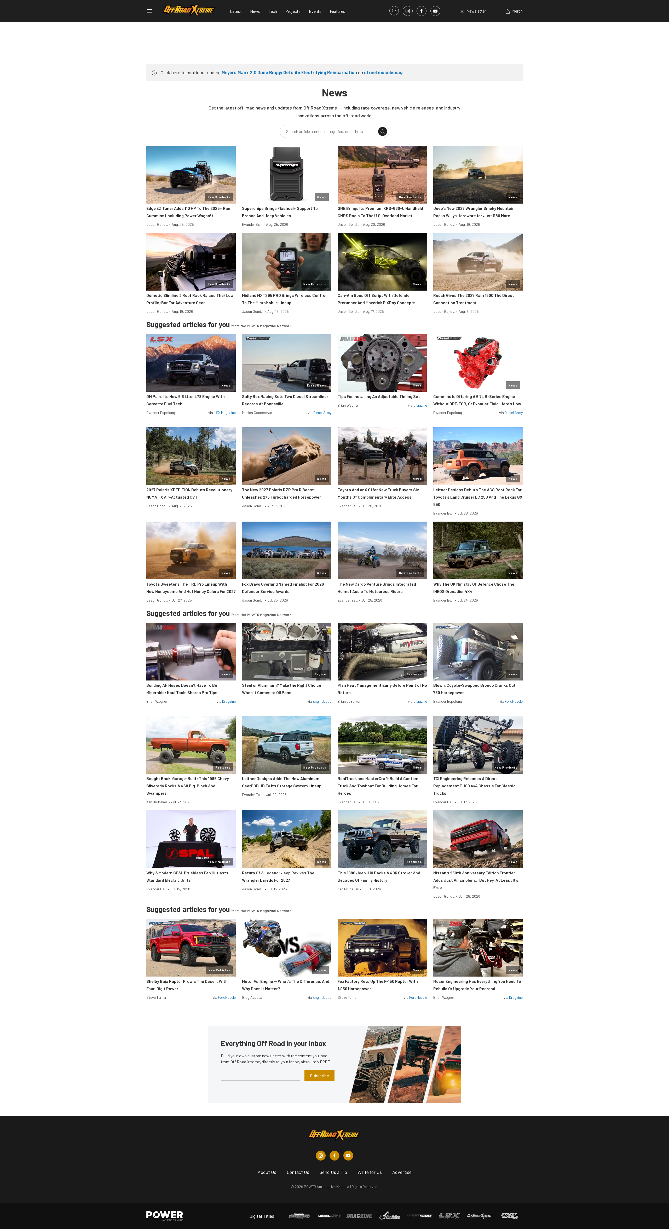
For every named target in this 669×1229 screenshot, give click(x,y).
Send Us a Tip (333, 1172)
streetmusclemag (383, 72)
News (255, 11)
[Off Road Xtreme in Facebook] (334, 1156)
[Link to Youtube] (435, 11)
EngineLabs (322, 701)
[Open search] (394, 10)
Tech (273, 11)
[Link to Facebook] (421, 11)
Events (315, 11)
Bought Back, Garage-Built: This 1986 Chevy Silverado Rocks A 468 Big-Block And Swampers (187, 785)
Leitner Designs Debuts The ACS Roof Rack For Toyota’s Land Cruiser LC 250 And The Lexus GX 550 (477, 497)
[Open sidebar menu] (149, 11)
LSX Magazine (225, 412)
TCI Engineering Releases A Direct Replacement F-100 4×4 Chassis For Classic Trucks (474, 785)
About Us (267, 1172)
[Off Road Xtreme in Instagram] (321, 1156)
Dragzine (420, 405)
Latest (236, 11)
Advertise (402, 1172)
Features (337, 11)
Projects (293, 11)
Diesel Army (322, 412)
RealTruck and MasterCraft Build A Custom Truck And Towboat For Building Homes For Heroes (378, 785)
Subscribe (319, 1075)
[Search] (382, 131)
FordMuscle (514, 701)
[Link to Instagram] (408, 11)
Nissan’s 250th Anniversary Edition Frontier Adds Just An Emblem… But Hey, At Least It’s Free (475, 880)
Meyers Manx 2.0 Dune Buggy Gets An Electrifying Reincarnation (289, 72)
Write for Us (369, 1172)
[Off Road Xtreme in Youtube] (348, 1156)
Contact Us (298, 1172)
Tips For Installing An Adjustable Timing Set (379, 396)
